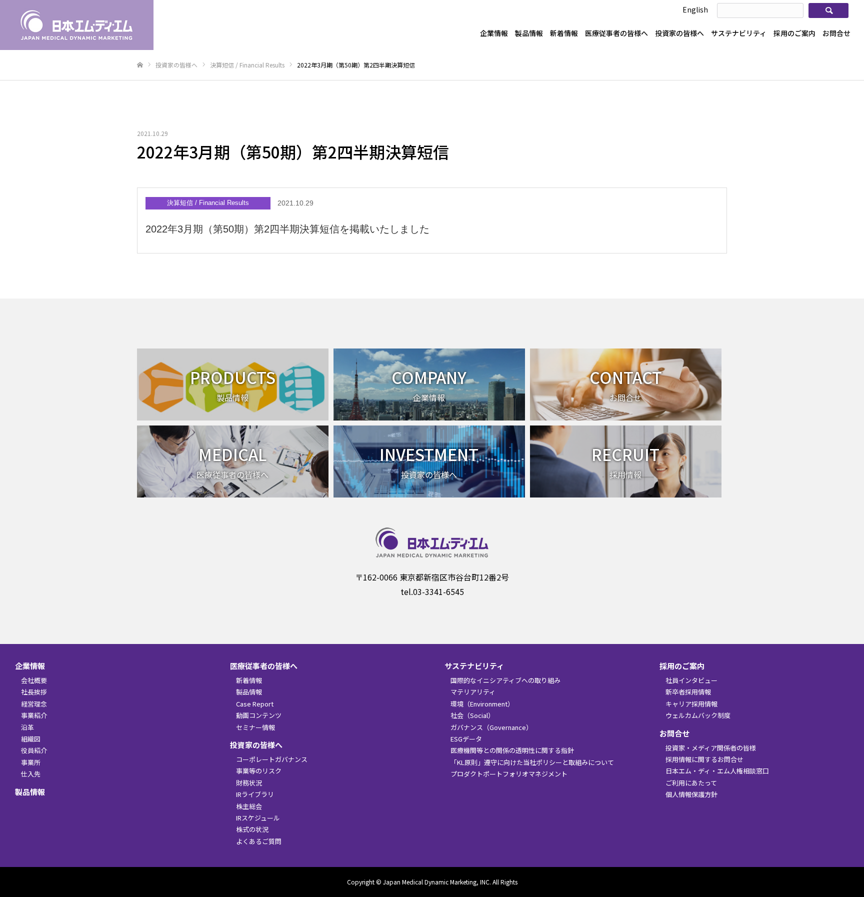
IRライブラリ (255, 794)
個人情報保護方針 (692, 794)
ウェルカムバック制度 (698, 715)
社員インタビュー (692, 680)
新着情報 (564, 33)
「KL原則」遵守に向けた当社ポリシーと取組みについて (532, 762)
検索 (829, 10)
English (695, 9)
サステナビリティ (738, 33)
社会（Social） (472, 715)
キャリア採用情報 (692, 703)
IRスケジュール (258, 817)
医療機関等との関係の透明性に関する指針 (512, 750)
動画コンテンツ (259, 715)
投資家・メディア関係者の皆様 (711, 747)
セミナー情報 (255, 727)
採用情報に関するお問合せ (705, 759)
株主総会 (249, 806)
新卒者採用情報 (688, 691)
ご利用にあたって (691, 783)
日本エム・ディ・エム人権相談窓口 (717, 771)
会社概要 (34, 680)
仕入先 (30, 773)
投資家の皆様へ (679, 33)
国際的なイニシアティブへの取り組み (505, 680)
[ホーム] (140, 65)
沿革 (27, 727)
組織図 (30, 739)
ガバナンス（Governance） (491, 727)
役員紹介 (34, 750)
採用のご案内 (795, 33)
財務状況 (249, 783)
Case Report (255, 703)
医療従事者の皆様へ (616, 33)
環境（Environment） (482, 703)
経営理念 (34, 703)
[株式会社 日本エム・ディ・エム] (77, 25)
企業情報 (494, 33)
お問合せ (836, 33)
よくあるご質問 (259, 841)
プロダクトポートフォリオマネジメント (509, 773)
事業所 (30, 762)
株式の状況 (252, 829)
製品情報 (529, 33)
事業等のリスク (259, 771)
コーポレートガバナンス (272, 759)
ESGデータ (466, 739)
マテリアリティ (473, 691)
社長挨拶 (34, 691)
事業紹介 (34, 715)
